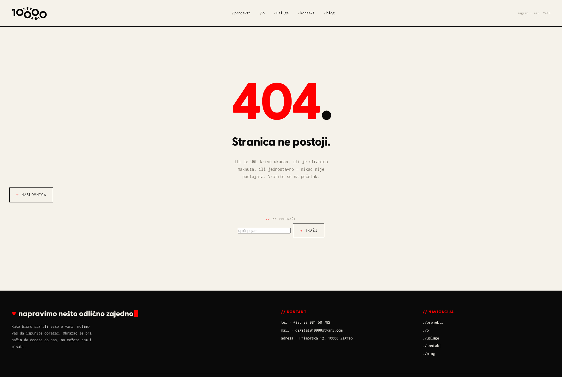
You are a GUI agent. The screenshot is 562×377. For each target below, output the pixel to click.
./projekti (433, 322)
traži (311, 230)
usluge (282, 13)
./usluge (431, 338)
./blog (429, 354)
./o (426, 330)
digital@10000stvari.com (318, 330)
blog (330, 13)
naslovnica (34, 194)
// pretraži (284, 219)
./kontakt (432, 346)
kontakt (307, 13)
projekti (242, 13)
